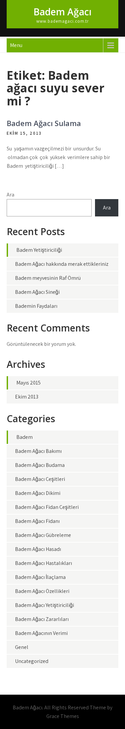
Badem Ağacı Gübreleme (43, 535)
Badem (24, 437)
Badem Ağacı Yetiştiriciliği (44, 605)
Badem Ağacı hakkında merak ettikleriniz (61, 263)
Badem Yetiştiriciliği (39, 249)
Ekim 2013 (26, 396)
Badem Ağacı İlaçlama (40, 577)
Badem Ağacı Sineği (37, 291)
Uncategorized (31, 661)
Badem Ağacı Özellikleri (42, 591)
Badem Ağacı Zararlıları (42, 619)
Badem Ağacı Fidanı (37, 521)
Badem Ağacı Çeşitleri (40, 479)
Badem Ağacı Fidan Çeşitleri (47, 507)
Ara (10, 194)
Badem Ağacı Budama (40, 465)
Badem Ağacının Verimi (41, 633)
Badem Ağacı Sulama (44, 123)
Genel (21, 647)
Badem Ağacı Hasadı (38, 549)
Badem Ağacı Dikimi (37, 493)
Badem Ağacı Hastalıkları (43, 563)
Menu (16, 45)
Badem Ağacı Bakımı (38, 451)
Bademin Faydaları (36, 305)
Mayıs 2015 (28, 382)
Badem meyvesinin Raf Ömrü (48, 277)
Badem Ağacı (62, 11)
